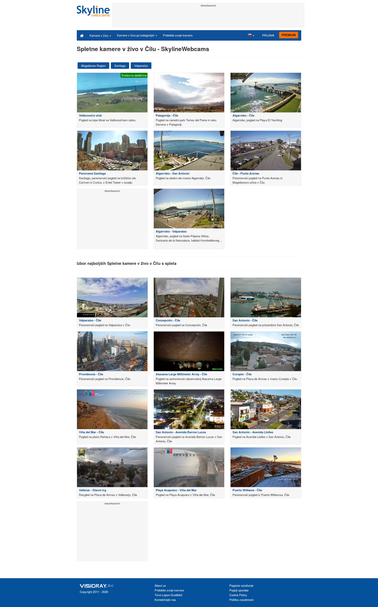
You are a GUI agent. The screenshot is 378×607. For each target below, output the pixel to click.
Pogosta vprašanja (241, 585)
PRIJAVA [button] (268, 35)
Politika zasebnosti (241, 600)
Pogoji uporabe (238, 590)
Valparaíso (141, 66)
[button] (251, 35)
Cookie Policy (238, 595)
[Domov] (82, 35)
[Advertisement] (208, 17)
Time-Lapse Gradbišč (169, 595)
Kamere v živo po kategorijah (136, 35)
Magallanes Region (93, 66)
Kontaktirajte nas (165, 600)
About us (160, 585)
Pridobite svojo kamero (178, 35)
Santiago (120, 66)
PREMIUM (289, 35)
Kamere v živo (99, 35)
